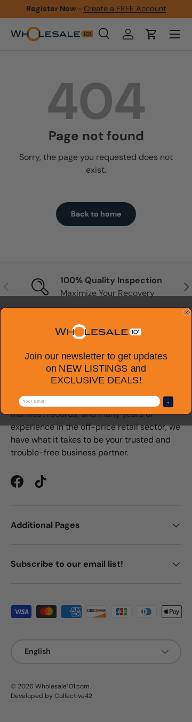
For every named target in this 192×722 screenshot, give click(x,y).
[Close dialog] (187, 313)
